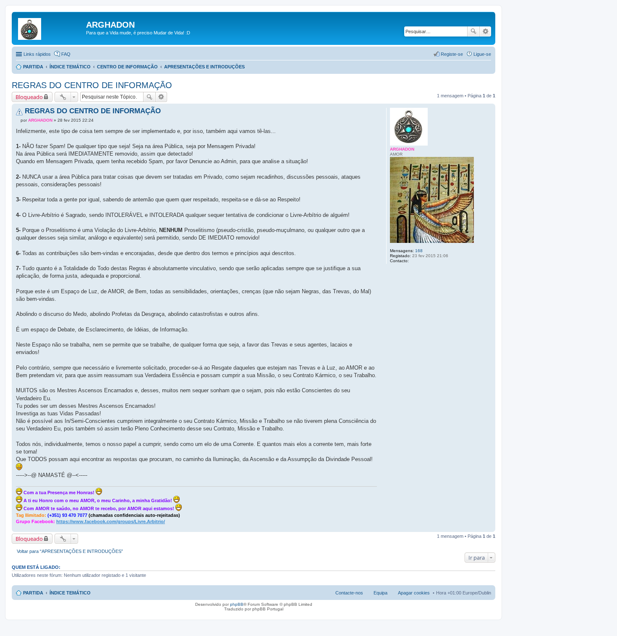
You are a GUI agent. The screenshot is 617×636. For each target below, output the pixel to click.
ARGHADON (402, 149)
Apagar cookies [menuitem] (414, 592)
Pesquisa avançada (485, 31)
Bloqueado (29, 97)
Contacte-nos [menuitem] (349, 592)
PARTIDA (33, 66)
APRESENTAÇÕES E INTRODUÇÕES (204, 66)
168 (419, 250)
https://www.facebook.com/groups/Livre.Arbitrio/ (110, 521)
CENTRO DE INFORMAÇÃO (127, 66)
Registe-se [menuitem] (452, 54)
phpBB (236, 604)
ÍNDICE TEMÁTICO (70, 66)
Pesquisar (473, 31)
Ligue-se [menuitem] (482, 54)
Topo (488, 527)
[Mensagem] (18, 120)
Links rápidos (37, 54)
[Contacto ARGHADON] (413, 260)
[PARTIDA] (50, 27)
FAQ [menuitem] (66, 54)
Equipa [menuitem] (380, 592)
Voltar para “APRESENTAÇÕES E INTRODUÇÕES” (70, 551)
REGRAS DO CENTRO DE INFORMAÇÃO (92, 85)
